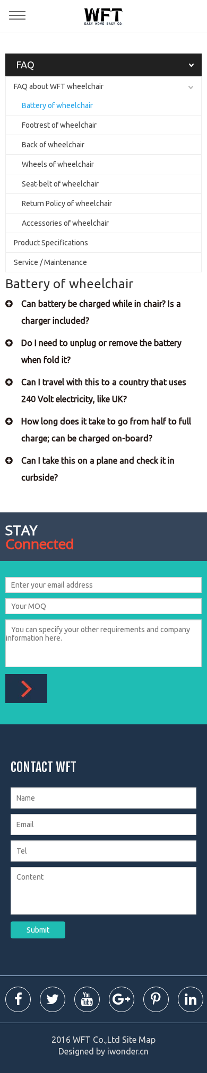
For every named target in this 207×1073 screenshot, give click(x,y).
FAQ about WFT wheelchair (59, 86)
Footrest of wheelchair (59, 125)
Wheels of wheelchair (58, 164)
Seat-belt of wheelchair (60, 184)
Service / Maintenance (50, 262)
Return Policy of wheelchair (67, 203)
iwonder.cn (128, 1051)
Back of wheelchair (53, 144)
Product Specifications (51, 242)
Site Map (139, 1039)
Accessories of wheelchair (65, 223)
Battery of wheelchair (57, 105)
